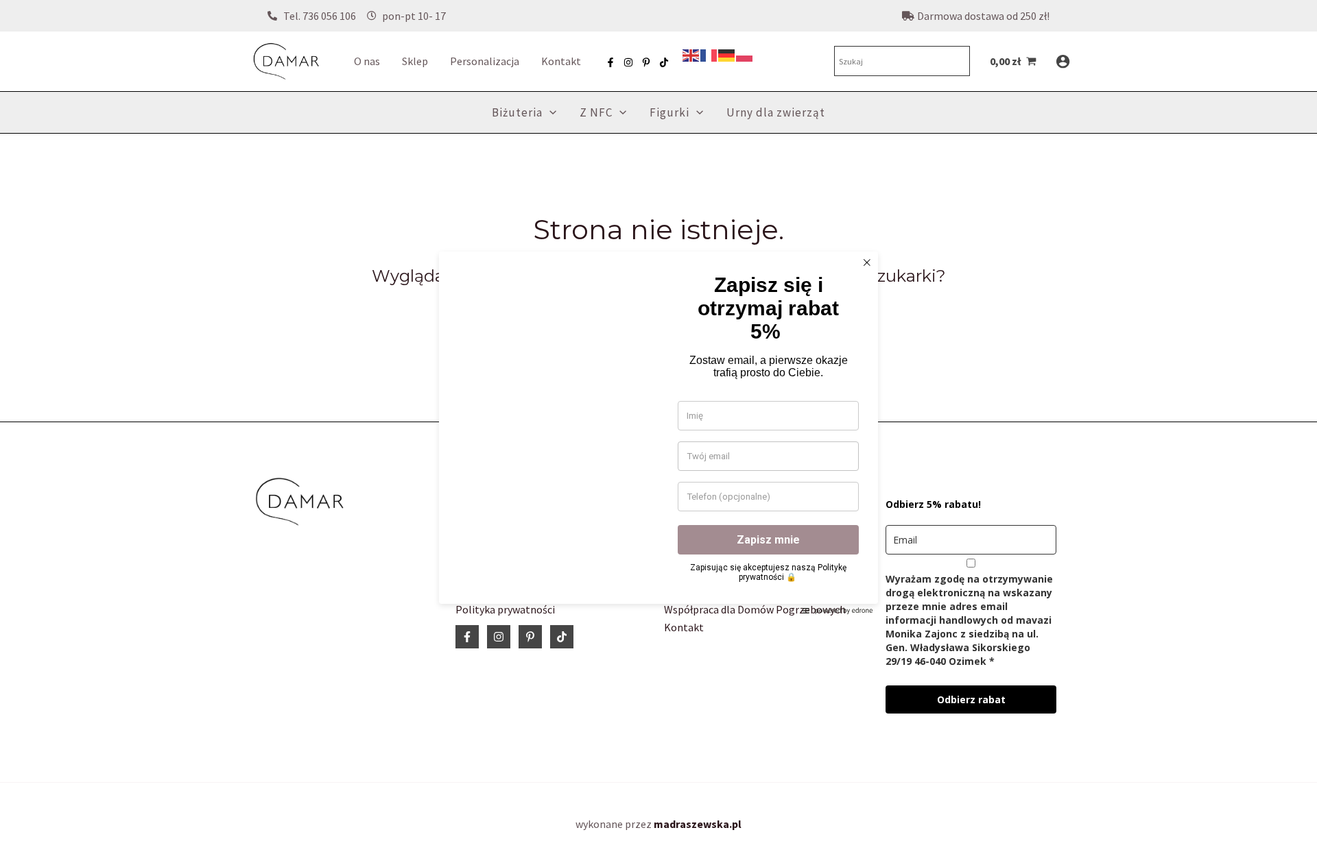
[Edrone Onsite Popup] (658, 432)
